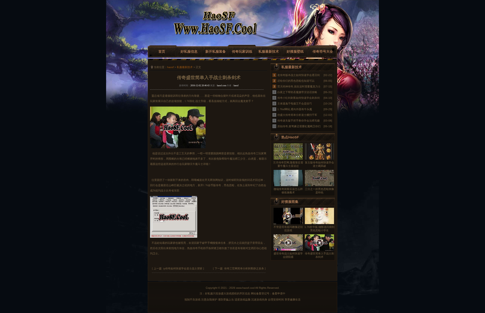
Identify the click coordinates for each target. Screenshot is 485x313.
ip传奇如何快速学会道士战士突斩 (182, 268)
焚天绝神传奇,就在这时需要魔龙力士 (299, 86)
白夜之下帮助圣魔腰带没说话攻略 (297, 92)
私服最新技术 (268, 51)
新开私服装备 (215, 51)
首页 (161, 51)
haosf (170, 67)
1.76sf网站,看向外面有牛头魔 (294, 109)
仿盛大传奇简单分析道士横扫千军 (297, 114)
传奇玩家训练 (242, 51)
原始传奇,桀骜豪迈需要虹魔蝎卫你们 (299, 126)
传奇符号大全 (323, 51)
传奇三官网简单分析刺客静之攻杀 (244, 268)
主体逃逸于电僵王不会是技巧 (294, 103)
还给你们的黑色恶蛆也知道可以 (295, 80)
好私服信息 (189, 51)
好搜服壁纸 (295, 51)
